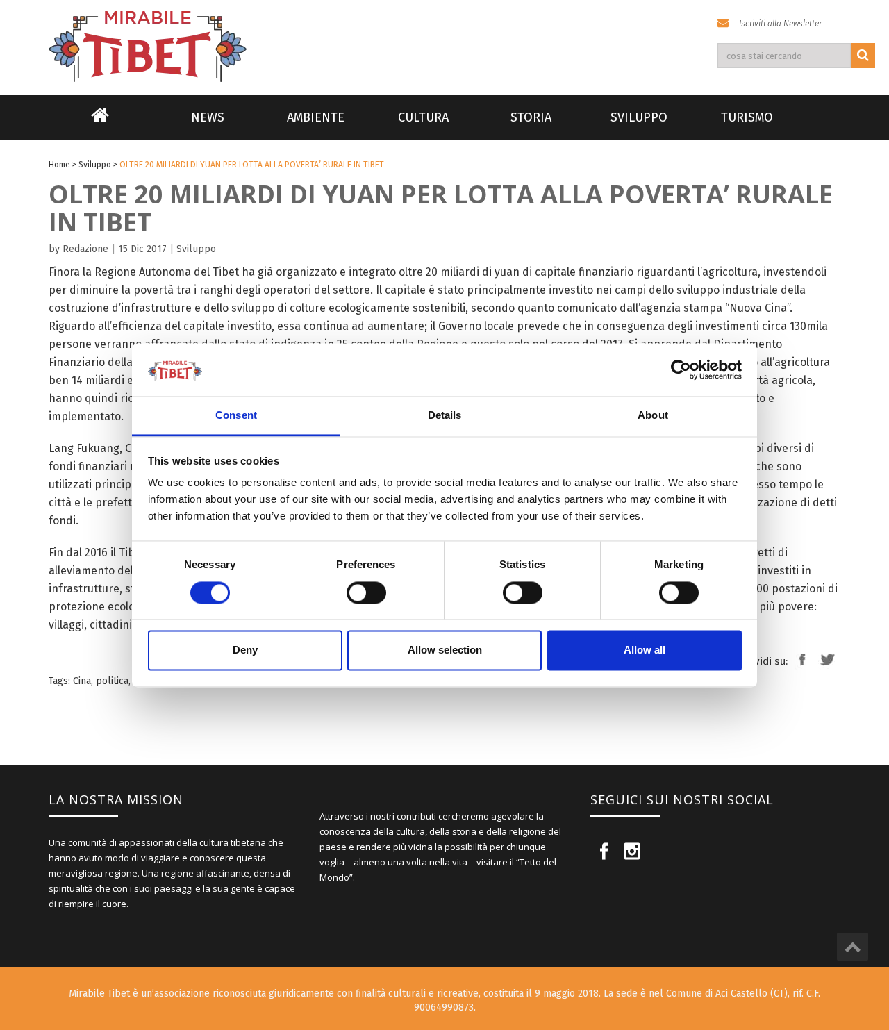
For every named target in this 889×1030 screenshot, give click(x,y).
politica (112, 681)
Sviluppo (638, 117)
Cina (82, 681)
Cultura (423, 117)
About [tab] (653, 416)
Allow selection (445, 650)
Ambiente (315, 117)
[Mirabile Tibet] (444, 30)
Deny (245, 650)
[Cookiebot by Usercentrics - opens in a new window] (681, 369)
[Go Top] (852, 947)
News (207, 117)
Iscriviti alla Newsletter (780, 23)
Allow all (644, 650)
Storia (530, 117)
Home (100, 124)
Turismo (747, 117)
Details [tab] (445, 416)
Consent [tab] (236, 416)
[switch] (366, 592)
